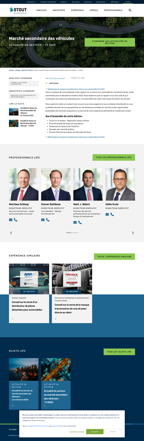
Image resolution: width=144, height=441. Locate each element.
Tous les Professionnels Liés (114, 157)
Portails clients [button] (100, 2)
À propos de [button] (31, 2)
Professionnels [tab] (113, 10)
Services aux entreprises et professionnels (23, 96)
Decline (113, 432)
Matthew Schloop (57, 78)
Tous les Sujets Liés (119, 352)
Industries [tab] (59, 10)
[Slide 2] (75, 232)
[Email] (11, 220)
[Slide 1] (69, 232)
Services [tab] (41, 10)
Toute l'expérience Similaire (114, 257)
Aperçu (17, 70)
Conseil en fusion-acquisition (19, 83)
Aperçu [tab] (94, 10)
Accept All (95, 432)
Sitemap (13, 429)
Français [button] (116, 2)
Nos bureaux (76, 2)
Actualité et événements (48, 2)
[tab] (19, 10)
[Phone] (16, 220)
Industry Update (27, 70)
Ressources (87, 2)
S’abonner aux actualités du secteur (109, 42)
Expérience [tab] (77, 10)
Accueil (11, 70)
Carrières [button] (63, 2)
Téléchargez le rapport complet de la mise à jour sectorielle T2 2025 (76, 89)
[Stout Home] (19, 10)
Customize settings (76, 432)
